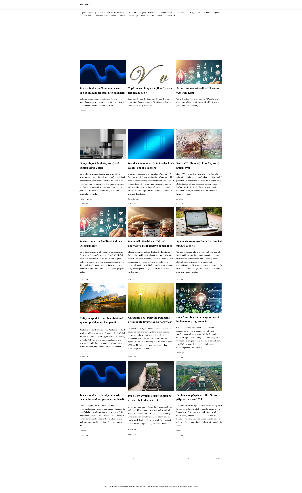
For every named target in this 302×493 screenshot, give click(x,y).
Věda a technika (147, 16)
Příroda (113, 16)
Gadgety (142, 12)
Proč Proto (85, 4)
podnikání (83, 111)
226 (187, 459)
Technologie (133, 16)
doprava (179, 431)
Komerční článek (164, 12)
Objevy (216, 12)
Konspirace (179, 12)
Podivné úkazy (101, 16)
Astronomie (131, 12)
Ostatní (102, 12)
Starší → (218, 459)
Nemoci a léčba (203, 12)
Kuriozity (190, 12)
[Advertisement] (151, 35)
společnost (179, 199)
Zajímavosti (170, 16)
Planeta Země (86, 16)
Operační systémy (88, 12)
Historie (151, 12)
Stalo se (121, 16)
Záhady (160, 16)
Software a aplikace (115, 12)
